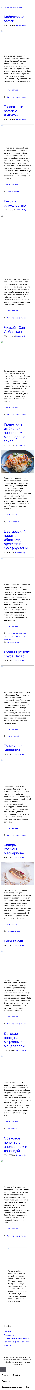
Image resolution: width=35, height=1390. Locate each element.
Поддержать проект (12, 1335)
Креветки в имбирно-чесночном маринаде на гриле (14, 432)
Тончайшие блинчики (13, 748)
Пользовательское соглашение (16, 1338)
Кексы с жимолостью (15, 203)
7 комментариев (13, 931)
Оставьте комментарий (16, 97)
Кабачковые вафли (14, 19)
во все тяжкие (12, 633)
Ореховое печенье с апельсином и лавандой (15, 1144)
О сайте (16, 1375)
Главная (5, 1375)
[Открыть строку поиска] (32, 8)
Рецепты (6, 1381)
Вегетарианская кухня (12, 1387)
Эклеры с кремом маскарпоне (14, 849)
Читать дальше (12, 90)
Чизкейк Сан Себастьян (14, 329)
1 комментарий (13, 192)
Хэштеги (7, 1345)
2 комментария (13, 522)
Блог (28, 1387)
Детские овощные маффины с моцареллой (14, 1039)
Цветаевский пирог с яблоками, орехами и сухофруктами (16, 539)
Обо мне (7, 1332)
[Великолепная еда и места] (11, 8)
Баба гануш (13, 941)
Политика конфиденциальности (17, 1342)
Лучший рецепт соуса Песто (17, 654)
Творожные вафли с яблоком (13, 111)
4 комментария (13, 642)
